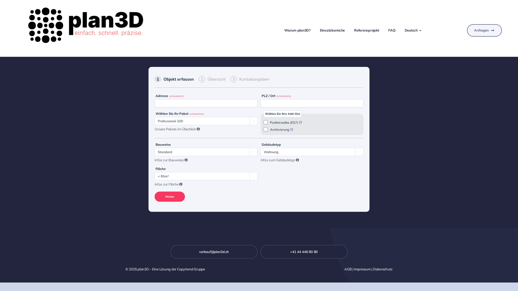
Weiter (169, 196)
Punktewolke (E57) (286, 122)
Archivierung (281, 130)
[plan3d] (93, 6)
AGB (348, 269)
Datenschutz (383, 269)
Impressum (362, 269)
